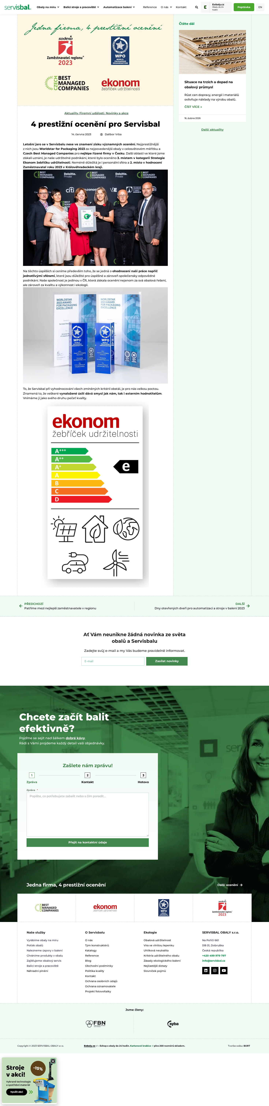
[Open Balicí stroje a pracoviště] (98, 7)
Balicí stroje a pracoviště (43, 965)
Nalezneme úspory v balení (45, 950)
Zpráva (32, 782)
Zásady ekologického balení (162, 960)
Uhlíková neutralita (156, 950)
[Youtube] (223, 970)
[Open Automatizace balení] (133, 7)
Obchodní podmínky (99, 965)
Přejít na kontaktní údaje (87, 842)
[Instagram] (214, 970)
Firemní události (91, 113)
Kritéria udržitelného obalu (161, 955)
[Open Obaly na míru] (58, 7)
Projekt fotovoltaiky (98, 991)
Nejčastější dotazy (155, 965)
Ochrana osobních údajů (101, 981)
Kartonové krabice (140, 1045)
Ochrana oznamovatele (100, 986)
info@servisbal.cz (213, 960)
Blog (88, 960)
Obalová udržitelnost (157, 940)
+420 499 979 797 (214, 955)
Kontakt (181, 7)
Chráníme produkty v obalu (45, 955)
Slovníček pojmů (155, 971)
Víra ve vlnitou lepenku (159, 945)
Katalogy (91, 950)
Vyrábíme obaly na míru (42, 940)
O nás (164, 7)
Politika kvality (94, 971)
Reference (150, 7)
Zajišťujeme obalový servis (44, 960)
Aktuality (71, 113)
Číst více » (193, 107)
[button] (53, 1061)
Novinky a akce (117, 113)
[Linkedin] (206, 970)
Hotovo (143, 782)
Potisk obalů (35, 945)
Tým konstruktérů (97, 945)
